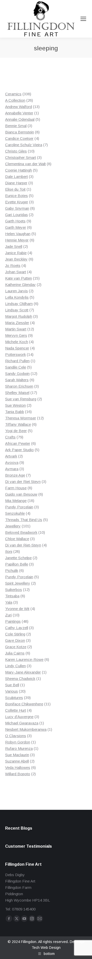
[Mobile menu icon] (83, 18)
